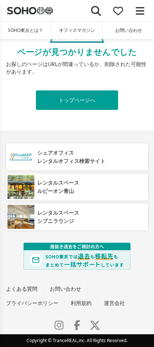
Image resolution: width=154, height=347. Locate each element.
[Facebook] (77, 325)
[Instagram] (59, 325)
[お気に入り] (118, 11)
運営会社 (114, 302)
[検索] (96, 11)
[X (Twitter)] (95, 325)
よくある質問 (21, 288)
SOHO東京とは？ (25, 30)
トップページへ (77, 100)
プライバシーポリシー (32, 302)
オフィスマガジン (77, 30)
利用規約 (81, 302)
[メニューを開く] (140, 11)
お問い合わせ (128, 30)
